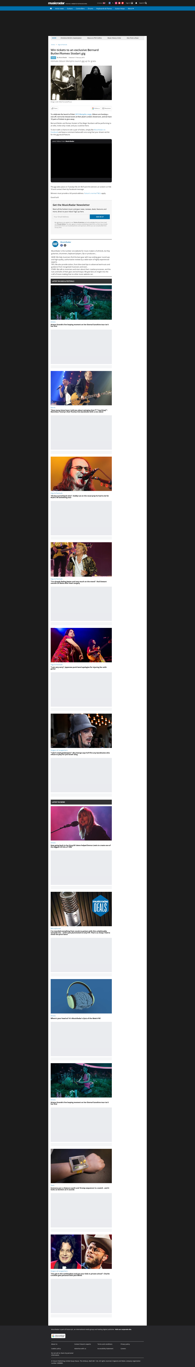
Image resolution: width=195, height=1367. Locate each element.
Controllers (80, 8)
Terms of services (79, 222)
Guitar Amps (120, 8)
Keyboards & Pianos (104, 8)
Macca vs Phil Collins (94, 38)
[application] (81, 161)
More (130, 8)
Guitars (70, 8)
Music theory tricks (114, 38)
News (53, 58)
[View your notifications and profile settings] (136, 3)
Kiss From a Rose (133, 38)
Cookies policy (56, 1349)
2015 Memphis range (83, 114)
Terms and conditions (105, 1344)
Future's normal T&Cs (92, 193)
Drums (90, 8)
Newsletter (108, 108)
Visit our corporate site (123, 1329)
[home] (51, 8)
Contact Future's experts (82, 1344)
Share (55, 108)
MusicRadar (63, 57)
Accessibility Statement (105, 1349)
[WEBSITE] (65, 245)
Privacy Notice (61, 224)
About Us (54, 1344)
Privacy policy (125, 1344)
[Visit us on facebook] (109, 3)
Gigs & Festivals (62, 45)
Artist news (59, 8)
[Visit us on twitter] (113, 3)
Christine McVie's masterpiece (71, 38)
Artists (53, 45)
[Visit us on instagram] (116, 3)
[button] (143, 3)
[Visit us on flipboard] (122, 3)
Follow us (97, 108)
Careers (123, 1349)
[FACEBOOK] (62, 245)
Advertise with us (80, 1349)
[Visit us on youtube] (119, 3)
